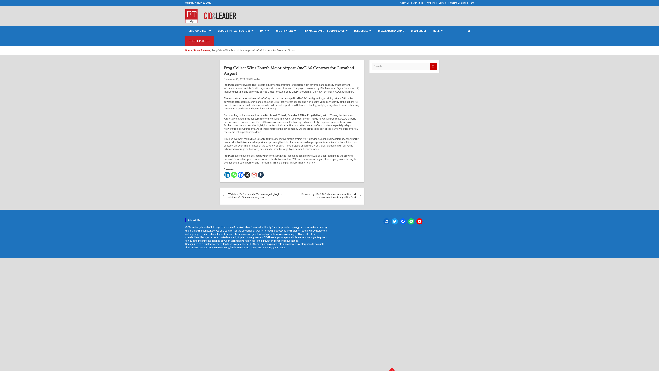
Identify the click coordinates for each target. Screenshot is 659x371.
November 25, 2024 (234, 79)
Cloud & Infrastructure (234, 31)
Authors (431, 3)
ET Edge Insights (199, 41)
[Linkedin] (227, 175)
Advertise (418, 3)
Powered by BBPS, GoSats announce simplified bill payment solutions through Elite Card (329, 196)
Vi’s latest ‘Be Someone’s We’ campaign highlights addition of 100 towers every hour (255, 196)
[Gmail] (254, 175)
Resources (361, 31)
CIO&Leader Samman (391, 31)
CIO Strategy (284, 31)
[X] (247, 175)
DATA (263, 31)
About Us (404, 3)
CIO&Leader (253, 79)
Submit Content (458, 3)
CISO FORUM (418, 31)
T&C (472, 3)
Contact (442, 3)
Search (433, 66)
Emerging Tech (198, 31)
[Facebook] (241, 175)
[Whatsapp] (234, 175)
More (436, 31)
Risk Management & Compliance (323, 31)
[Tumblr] (261, 175)
